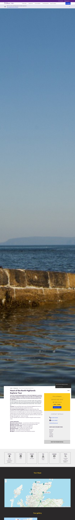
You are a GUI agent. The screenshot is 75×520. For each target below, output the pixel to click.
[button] (69, 6)
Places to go (24, 3)
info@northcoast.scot (53, 423)
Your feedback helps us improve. (12, 7)
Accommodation (37, 3)
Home (11, 388)
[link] (68, 3)
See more (8, 461)
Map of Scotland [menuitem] (53, 3)
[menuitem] (24, 3)
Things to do (30, 3)
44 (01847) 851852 (54, 417)
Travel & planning (45, 3)
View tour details (54, 420)
